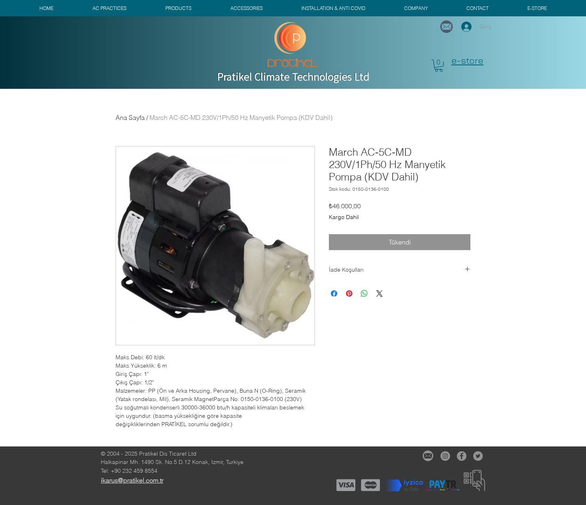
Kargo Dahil (344, 217)
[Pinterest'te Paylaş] (349, 293)
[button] (438, 65)
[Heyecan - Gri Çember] (478, 456)
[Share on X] (379, 293)
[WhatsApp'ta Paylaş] (364, 293)
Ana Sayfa (130, 117)
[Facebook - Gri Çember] (461, 456)
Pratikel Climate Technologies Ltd (293, 76)
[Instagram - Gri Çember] (445, 456)
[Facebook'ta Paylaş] (334, 293)
